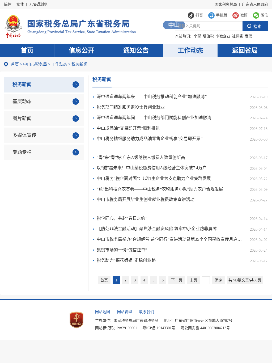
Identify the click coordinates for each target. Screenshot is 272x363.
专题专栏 (22, 152)
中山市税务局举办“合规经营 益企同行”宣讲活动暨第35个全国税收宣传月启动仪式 (170, 239)
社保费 (237, 36)
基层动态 (22, 101)
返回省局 (245, 50)
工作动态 (190, 50)
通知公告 (136, 50)
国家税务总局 (226, 4)
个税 (197, 36)
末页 (193, 280)
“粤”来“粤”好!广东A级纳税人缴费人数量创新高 (141, 157)
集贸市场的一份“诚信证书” (122, 250)
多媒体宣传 (24, 135)
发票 (248, 36)
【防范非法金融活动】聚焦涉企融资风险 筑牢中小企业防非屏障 (157, 228)
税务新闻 (22, 84)
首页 (27, 50)
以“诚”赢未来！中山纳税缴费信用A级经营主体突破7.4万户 (152, 168)
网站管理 (124, 312)
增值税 (208, 36)
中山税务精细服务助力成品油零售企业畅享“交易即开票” (149, 138)
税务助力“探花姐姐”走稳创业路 (126, 260)
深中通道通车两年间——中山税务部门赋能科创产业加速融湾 (154, 117)
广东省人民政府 (255, 4)
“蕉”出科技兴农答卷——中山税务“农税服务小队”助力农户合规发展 (160, 189)
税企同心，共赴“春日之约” (122, 218)
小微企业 (222, 36)
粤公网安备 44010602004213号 (205, 328)
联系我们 (146, 312)
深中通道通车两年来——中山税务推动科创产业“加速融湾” (152, 96)
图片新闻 (22, 118)
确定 (218, 280)
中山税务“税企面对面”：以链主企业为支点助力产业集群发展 (154, 178)
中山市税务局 (35, 64)
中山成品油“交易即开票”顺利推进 (128, 128)
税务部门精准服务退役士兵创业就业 (131, 107)
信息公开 (81, 50)
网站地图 (102, 312)
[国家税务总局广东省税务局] (70, 26)
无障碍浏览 (38, 4)
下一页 (176, 280)
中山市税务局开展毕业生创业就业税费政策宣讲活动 (145, 199)
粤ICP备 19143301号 (158, 328)
